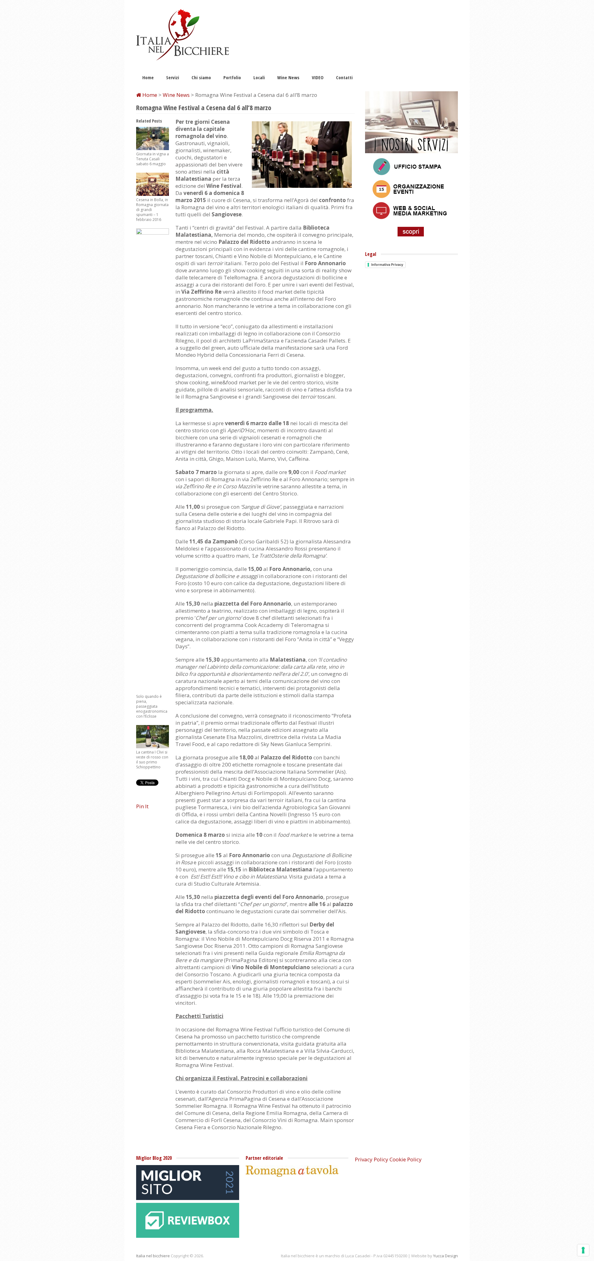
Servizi (172, 77)
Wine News (288, 77)
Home (148, 77)
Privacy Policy (371, 1159)
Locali (259, 77)
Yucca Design (445, 1256)
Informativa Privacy (387, 264)
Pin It (142, 806)
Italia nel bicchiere (153, 1256)
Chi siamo (201, 77)
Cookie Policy (406, 1159)
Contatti (344, 77)
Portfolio (232, 77)
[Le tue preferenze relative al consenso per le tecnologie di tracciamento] (583, 1250)
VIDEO (318, 77)
